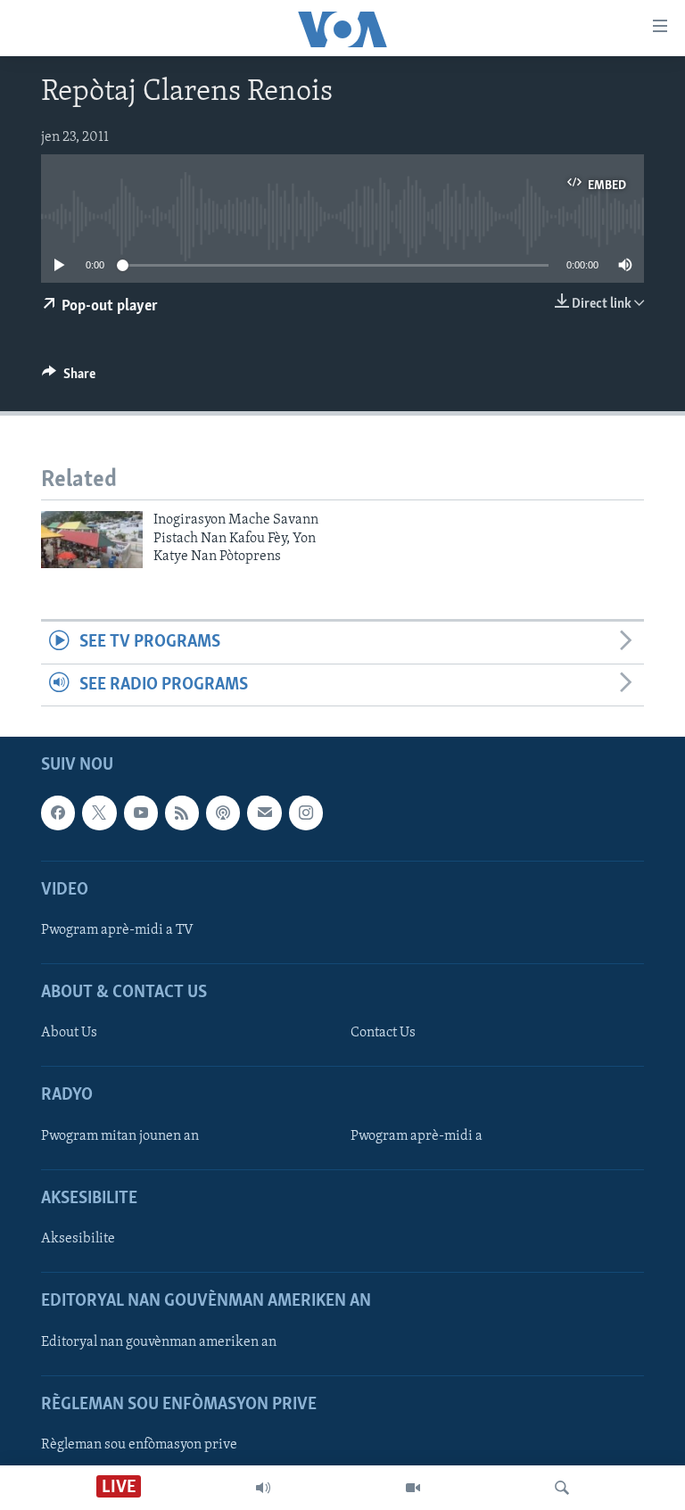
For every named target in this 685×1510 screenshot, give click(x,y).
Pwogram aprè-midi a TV (117, 930)
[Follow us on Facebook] (58, 812)
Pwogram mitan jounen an (120, 1136)
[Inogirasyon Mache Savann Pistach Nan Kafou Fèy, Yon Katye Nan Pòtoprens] (92, 539)
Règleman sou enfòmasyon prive (139, 1445)
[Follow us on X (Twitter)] (99, 812)
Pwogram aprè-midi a (417, 1136)
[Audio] (263, 1487)
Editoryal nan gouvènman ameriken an (158, 1342)
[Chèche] (562, 1487)
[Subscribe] (264, 812)
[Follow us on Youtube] (141, 812)
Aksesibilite (78, 1239)
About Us (69, 1033)
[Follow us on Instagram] (306, 812)
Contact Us (383, 1033)
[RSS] (182, 812)
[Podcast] (223, 812)
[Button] (68, 378)
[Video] (413, 1487)
